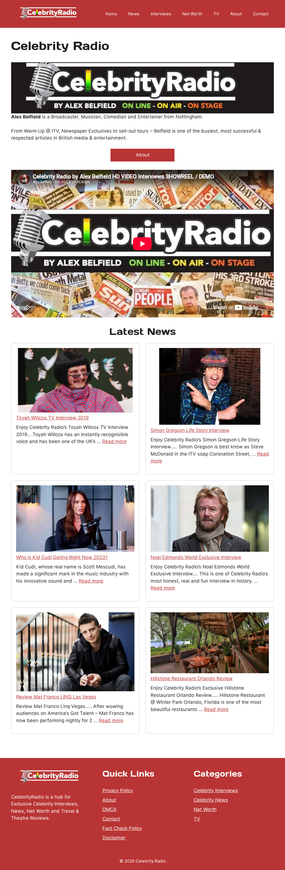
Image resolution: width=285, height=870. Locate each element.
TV (216, 13)
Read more (114, 441)
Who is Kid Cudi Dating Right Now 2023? (62, 557)
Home (111, 13)
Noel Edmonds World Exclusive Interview (196, 557)
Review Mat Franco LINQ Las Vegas (56, 697)
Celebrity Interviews (216, 790)
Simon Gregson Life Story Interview (190, 430)
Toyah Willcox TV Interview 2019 (52, 418)
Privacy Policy (117, 790)
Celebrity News (211, 800)
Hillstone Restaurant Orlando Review (192, 678)
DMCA (109, 809)
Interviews (161, 13)
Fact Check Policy (122, 828)
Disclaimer (114, 838)
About (236, 13)
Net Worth (192, 13)
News (133, 13)
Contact (260, 13)
